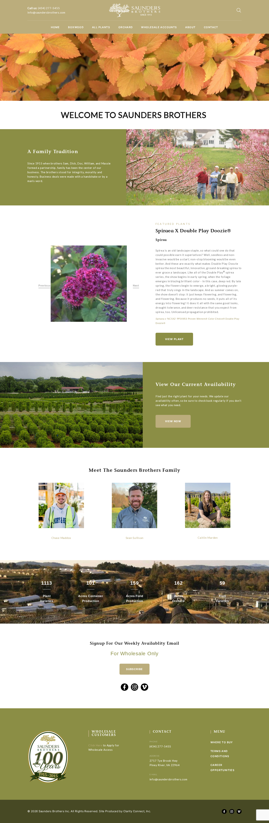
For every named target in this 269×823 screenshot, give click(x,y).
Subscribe (134, 669)
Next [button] (136, 285)
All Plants (101, 27)
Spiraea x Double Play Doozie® (193, 231)
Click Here (95, 745)
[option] (89, 283)
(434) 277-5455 (49, 8)
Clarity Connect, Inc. (137, 811)
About (190, 27)
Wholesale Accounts (159, 27)
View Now (173, 421)
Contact (211, 27)
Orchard (125, 27)
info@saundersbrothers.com (46, 12)
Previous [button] (44, 285)
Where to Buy (221, 742)
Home (55, 27)
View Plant (174, 339)
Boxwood (76, 27)
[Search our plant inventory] (239, 10)
